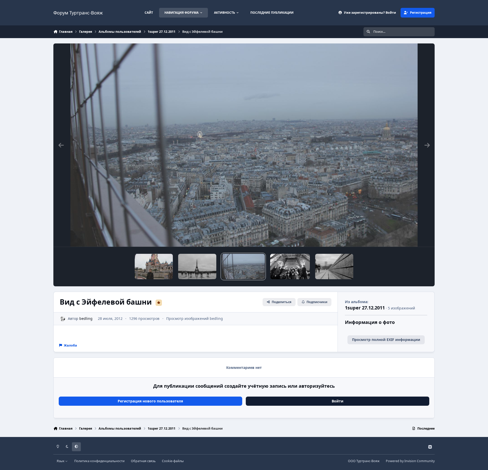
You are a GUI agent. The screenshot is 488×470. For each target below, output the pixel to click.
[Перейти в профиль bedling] (62, 318)
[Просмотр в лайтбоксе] (243, 145)
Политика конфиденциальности (99, 461)
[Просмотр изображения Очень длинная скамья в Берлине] (334, 266)
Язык (61, 461)
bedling (86, 318)
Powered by (410, 461)
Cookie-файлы (173, 461)
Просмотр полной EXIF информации (386, 339)
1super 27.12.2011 (365, 308)
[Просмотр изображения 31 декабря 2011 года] (197, 266)
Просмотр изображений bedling (194, 318)
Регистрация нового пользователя (150, 401)
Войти (337, 401)
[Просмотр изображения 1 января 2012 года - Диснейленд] (154, 266)
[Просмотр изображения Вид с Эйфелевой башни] (243, 266)
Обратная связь (143, 461)
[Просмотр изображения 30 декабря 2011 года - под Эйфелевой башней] (290, 266)
